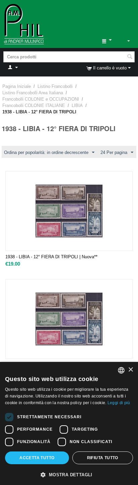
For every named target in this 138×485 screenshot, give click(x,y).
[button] (69, 474)
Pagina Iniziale (16, 86)
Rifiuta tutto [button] (102, 457)
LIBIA (77, 105)
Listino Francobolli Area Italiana (32, 92)
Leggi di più (119, 402)
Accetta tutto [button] (36, 457)
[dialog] (69, 423)
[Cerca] (129, 57)
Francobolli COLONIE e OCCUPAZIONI (40, 99)
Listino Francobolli (55, 86)
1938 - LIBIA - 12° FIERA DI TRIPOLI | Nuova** (51, 256)
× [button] (130, 369)
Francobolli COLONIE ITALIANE (33, 105)
